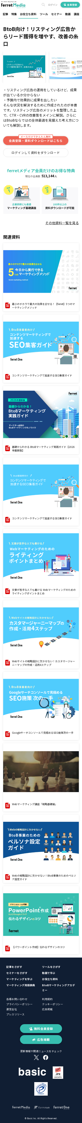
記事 (5, 14)
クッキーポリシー (52, 1004)
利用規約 (47, 999)
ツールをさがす (51, 967)
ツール (44, 14)
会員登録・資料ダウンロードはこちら (36, 139)
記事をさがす (14, 967)
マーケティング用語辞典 (20, 985)
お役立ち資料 (28, 14)
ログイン (52, 5)
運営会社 (11, 1009)
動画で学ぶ (48, 973)
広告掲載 (47, 1009)
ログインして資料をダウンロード (36, 152)
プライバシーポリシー (19, 1004)
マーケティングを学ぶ (19, 979)
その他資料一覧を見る (62, 222)
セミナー (56, 14)
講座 (76, 14)
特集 (14, 14)
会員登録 (72, 4)
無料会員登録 (43, 1028)
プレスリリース (15, 1014)
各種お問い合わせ (16, 999)
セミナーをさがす (16, 973)
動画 (68, 14)
